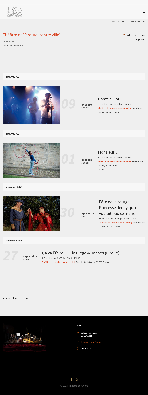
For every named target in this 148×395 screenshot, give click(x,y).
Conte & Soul (109, 99)
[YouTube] (76, 380)
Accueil (115, 21)
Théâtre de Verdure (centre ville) (114, 108)
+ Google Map (138, 39)
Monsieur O (108, 152)
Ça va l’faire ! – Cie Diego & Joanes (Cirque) (80, 253)
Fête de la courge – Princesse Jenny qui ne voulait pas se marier (119, 207)
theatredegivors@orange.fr (93, 342)
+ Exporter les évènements (15, 298)
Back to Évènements (135, 35)
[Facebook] (71, 380)
